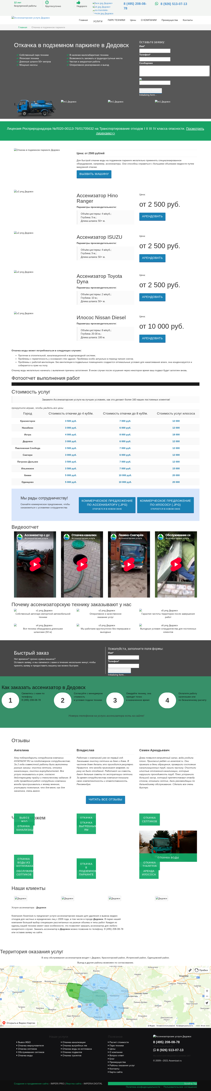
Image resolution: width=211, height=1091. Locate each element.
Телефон (144, 54)
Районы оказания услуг (122, 1065)
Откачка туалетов (71, 1055)
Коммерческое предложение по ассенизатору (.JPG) (107, 504)
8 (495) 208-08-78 (166, 1042)
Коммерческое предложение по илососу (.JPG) (165, 504)
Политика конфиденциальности (143, 1087)
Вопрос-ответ (116, 1055)
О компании (149, 20)
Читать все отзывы (105, 799)
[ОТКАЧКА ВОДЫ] (168, 846)
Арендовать (152, 216)
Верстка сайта (73, 1083)
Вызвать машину (94, 174)
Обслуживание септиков (30, 1052)
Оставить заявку (119, 670)
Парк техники (116, 20)
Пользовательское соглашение (180, 1087)
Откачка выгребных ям (74, 1045)
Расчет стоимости (119, 1042)
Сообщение (146, 63)
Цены (133, 20)
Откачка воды (25, 1055)
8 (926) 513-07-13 (174, 4)
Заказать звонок (150, 91)
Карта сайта (115, 1072)
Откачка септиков (27, 1048)
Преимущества (170, 20)
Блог (111, 1058)
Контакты (188, 20)
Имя (142, 46)
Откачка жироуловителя (30, 1045)
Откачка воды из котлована (77, 1048)
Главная (83, 20)
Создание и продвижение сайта (31, 1083)
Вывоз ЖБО (24, 1042)
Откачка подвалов (72, 1052)
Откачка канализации (74, 1042)
